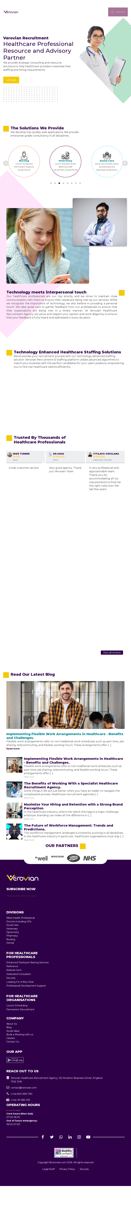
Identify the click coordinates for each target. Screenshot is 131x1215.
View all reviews (112, 652)
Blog (9, 1027)
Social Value (12, 1031)
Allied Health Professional (20, 917)
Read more (13, 748)
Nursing (10, 939)
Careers (10, 1038)
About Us (11, 1023)
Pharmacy (107, 159)
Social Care (65, 160)
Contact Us (12, 1041)
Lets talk (11, 80)
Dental (10, 942)
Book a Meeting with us (19, 1034)
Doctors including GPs (18, 921)
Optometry (12, 932)
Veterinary (24, 160)
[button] (65, 1080)
